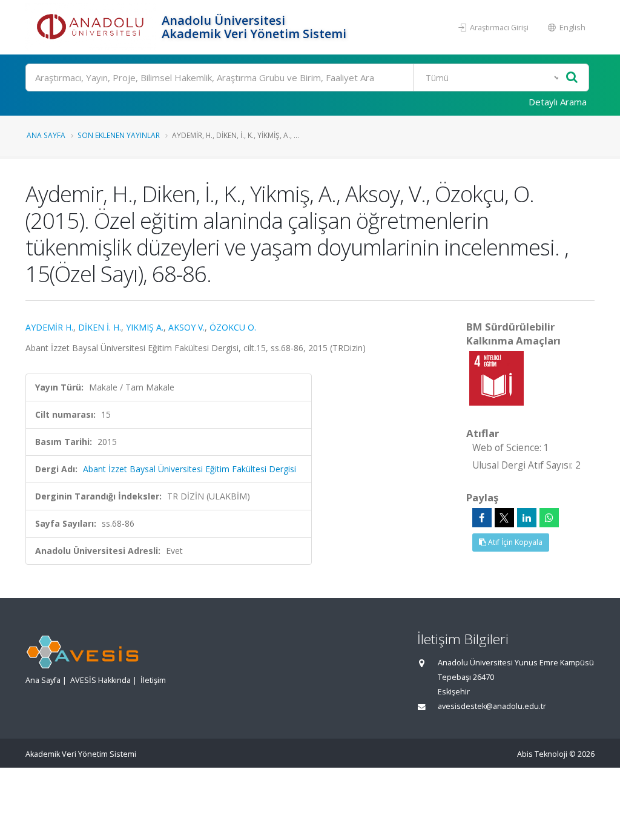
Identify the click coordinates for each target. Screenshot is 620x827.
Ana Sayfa (46, 135)
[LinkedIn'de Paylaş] (526, 517)
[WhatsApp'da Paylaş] (549, 517)
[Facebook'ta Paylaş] (482, 517)
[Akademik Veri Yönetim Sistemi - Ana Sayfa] (92, 27)
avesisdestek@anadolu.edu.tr (492, 706)
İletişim (153, 680)
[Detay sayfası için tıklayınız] (496, 377)
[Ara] (571, 77)
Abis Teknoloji (542, 754)
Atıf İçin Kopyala (514, 542)
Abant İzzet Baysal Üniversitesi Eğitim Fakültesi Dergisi (189, 469)
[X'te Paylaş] (504, 517)
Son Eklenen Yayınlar (119, 135)
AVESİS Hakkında (100, 680)
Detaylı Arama (558, 102)
